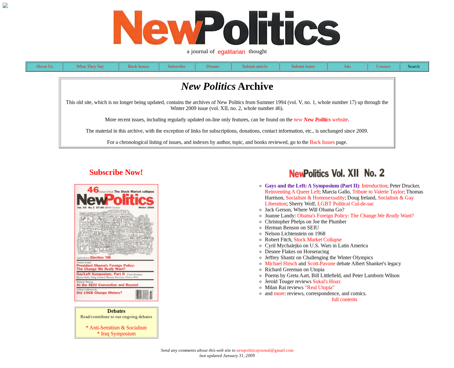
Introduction (374, 185)
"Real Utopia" (320, 287)
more (279, 293)
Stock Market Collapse (318, 239)
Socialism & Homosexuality (315, 197)
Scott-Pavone (321, 263)
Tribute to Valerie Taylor (377, 191)
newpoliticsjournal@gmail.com (265, 350)
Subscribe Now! (116, 172)
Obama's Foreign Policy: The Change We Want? (355, 215)
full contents (344, 299)
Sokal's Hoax (327, 281)
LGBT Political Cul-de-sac (345, 203)
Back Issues (322, 142)
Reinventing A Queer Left (292, 191)
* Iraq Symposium (116, 333)
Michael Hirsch (281, 263)
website (321, 119)
